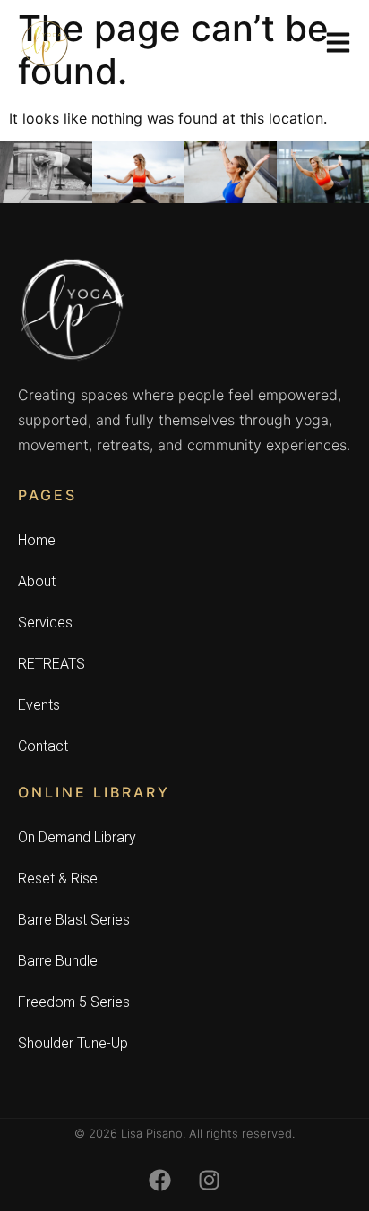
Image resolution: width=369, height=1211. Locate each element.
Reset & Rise (58, 878)
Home (37, 540)
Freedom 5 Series (74, 1002)
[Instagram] (209, 1179)
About (37, 581)
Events (39, 704)
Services (45, 622)
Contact (43, 746)
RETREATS (51, 663)
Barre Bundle (58, 960)
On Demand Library (77, 837)
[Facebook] (160, 1179)
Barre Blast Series (74, 919)
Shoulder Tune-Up (73, 1043)
